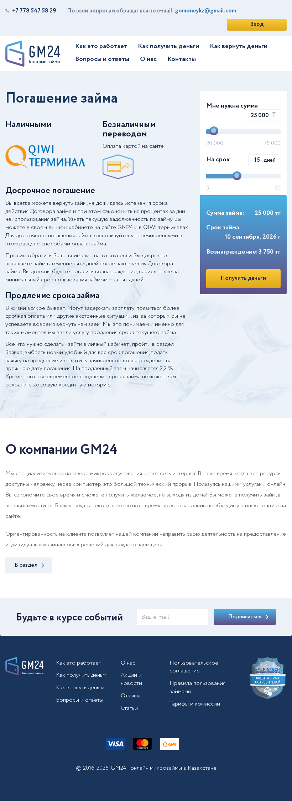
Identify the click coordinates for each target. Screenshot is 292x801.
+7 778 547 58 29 (34, 11)
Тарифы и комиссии (195, 704)
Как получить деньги (168, 46)
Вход (257, 24)
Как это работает (101, 46)
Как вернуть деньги (238, 46)
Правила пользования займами (197, 687)
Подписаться (244, 617)
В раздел (26, 565)
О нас (148, 59)
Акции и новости (131, 679)
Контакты (181, 59)
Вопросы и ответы (102, 59)
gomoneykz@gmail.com (205, 11)
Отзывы (130, 696)
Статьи (129, 708)
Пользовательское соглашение (194, 667)
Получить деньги (243, 278)
